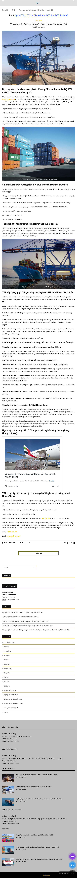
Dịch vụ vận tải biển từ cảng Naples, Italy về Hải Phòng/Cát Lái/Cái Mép (25, 621)
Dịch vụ (6, 647)
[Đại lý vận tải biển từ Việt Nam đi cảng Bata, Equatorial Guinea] (8, 778)
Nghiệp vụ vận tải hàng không (13, 703)
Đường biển (38, 20)
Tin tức (6, 712)
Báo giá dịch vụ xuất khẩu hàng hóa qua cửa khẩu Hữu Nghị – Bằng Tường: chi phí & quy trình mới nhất (35, 630)
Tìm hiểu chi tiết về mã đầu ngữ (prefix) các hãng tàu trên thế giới (37, 847)
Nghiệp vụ (7, 686)
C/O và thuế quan (9, 642)
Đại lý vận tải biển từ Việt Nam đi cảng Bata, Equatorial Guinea (22, 612)
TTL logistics (46, 875)
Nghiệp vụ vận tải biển (11, 695)
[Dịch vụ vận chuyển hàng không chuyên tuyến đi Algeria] (8, 790)
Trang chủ (5, 10)
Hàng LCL (7, 673)
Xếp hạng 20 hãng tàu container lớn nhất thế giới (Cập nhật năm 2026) (39, 859)
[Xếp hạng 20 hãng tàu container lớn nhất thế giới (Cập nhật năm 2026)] (8, 862)
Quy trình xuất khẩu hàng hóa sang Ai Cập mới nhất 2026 (35, 835)
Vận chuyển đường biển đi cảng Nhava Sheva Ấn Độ (38, 24)
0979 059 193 (12, 532)
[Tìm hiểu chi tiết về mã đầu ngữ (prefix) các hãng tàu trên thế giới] (8, 850)
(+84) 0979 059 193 (8, 597)
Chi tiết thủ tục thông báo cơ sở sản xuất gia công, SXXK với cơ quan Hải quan (27, 625)
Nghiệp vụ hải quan (10, 690)
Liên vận (6, 682)
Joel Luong (41, 27)
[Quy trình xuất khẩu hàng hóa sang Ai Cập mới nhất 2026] (8, 838)
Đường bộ (7, 655)
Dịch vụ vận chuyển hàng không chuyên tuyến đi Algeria (20, 617)
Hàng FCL (7, 664)
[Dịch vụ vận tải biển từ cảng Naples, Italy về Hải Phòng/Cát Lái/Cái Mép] (8, 802)
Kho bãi (6, 677)
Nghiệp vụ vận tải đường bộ (13, 699)
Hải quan (6, 660)
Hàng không (7, 668)
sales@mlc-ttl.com (13, 536)
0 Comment (26, 543)
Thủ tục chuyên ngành (11, 708)
